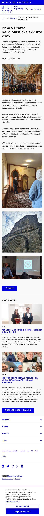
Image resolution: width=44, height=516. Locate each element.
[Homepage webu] (12, 9)
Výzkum (5, 433)
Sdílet (10, 288)
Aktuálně (5, 420)
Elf (32, 451)
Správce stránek (7, 479)
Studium (5, 426)
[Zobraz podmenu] (38, 419)
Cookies (17, 479)
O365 (4, 456)
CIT (36, 451)
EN (31, 9)
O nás (4, 440)
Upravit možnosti (12, 501)
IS (28, 451)
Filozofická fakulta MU (9, 451)
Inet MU (22, 451)
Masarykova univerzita (15, 476)
